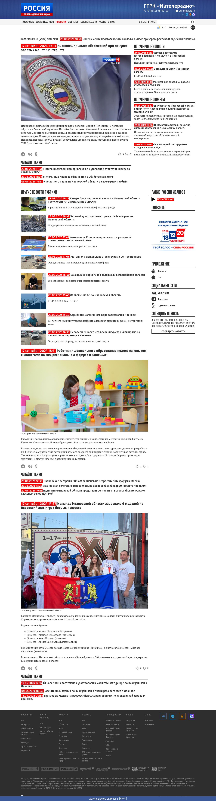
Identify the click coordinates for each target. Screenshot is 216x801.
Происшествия (65, 732)
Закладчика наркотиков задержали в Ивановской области (108, 274)
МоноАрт (109, 741)
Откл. (123, 799)
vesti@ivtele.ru (187, 10)
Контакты (149, 720)
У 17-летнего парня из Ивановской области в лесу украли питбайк (85, 181)
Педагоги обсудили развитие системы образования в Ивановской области (162, 127)
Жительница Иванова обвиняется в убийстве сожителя (78, 176)
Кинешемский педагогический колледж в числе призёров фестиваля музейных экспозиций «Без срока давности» (126, 39)
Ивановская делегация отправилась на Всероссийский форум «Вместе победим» (95, 485)
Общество (63, 724)
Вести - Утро (45, 727)
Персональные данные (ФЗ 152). (67, 788)
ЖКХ (61, 728)
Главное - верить (113, 720)
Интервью (25, 724)
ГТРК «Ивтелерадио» (169, 6)
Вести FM (130, 724)
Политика (63, 736)
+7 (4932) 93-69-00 (157, 10)
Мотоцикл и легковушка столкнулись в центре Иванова (106, 256)
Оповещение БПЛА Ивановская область (95, 295)
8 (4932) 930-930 (29, 39)
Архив (108, 755)
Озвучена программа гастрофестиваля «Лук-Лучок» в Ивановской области (159, 55)
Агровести (25, 750)
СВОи (107, 745)
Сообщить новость (173, 331)
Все (22, 720)
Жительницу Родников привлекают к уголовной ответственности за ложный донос (89, 239)
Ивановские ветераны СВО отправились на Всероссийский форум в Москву (91, 481)
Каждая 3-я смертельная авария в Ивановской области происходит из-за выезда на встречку (94, 200)
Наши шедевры (112, 724)
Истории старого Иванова (112, 735)
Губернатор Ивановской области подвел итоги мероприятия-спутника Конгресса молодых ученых (164, 108)
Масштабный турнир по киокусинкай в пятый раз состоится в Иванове (89, 691)
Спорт (61, 744)
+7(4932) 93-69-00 (112, 783)
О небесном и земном (111, 750)
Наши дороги (27, 728)
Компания (149, 724)
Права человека (28, 746)
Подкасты (130, 720)
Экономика (26, 738)
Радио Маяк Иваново (131, 735)
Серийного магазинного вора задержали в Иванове (103, 314)
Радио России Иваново (132, 729)
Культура (25, 742)
